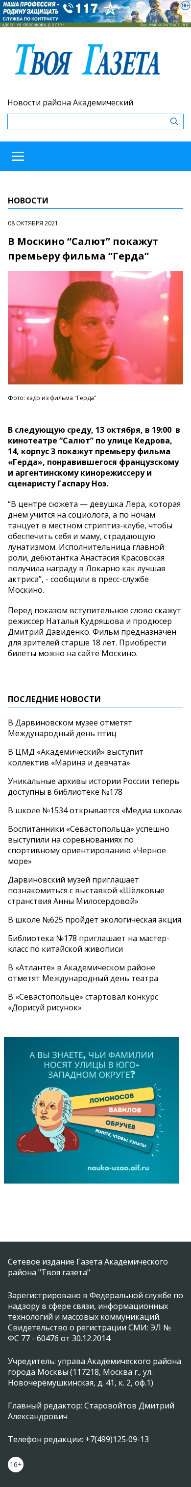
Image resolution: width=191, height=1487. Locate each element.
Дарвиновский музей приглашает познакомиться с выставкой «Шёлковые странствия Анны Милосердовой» (86, 890)
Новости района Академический (70, 102)
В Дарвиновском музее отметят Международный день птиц (70, 728)
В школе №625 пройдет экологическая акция (94, 919)
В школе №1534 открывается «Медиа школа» (95, 810)
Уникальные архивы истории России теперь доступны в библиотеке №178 (93, 786)
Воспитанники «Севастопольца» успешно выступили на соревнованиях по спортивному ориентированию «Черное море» (88, 845)
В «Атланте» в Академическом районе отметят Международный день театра (83, 973)
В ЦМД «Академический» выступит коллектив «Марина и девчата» (75, 757)
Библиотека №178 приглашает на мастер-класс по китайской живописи (88, 943)
